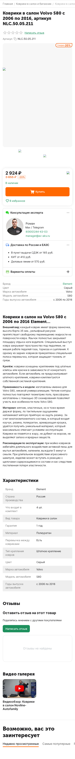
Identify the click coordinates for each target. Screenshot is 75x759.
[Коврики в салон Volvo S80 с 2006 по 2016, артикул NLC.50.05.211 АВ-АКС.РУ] (37, 95)
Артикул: (8, 38)
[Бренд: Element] (68, 172)
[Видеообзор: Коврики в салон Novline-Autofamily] (19, 688)
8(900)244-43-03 (37, 231)
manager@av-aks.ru (38, 235)
